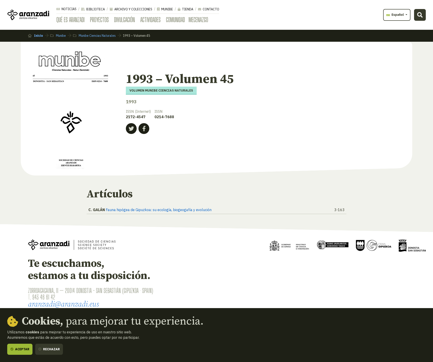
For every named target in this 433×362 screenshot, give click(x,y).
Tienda (187, 9)
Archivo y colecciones (133, 9)
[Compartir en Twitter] (131, 128)
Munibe (167, 9)
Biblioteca (95, 9)
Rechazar (51, 349)
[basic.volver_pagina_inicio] (28, 14)
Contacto (210, 9)
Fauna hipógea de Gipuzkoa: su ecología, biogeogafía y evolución (159, 210)
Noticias (68, 9)
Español (398, 15)
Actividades (150, 19)
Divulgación (124, 19)
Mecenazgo (198, 19)
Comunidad (175, 19)
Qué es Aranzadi (70, 19)
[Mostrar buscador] (420, 15)
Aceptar (21, 349)
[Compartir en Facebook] (143, 128)
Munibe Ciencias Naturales (97, 36)
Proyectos (99, 19)
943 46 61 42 (43, 297)
